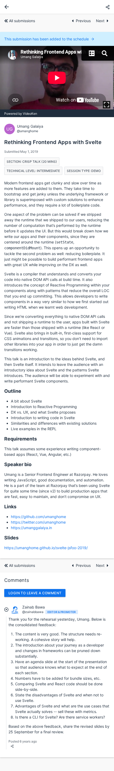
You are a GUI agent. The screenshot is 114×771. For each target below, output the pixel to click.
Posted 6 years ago (22, 741)
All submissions (22, 20)
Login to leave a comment (34, 593)
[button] (108, 7)
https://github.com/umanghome (38, 516)
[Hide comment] (6, 609)
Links (10, 506)
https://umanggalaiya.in (31, 527)
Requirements (20, 439)
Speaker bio (18, 464)
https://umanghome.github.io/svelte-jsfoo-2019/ (46, 547)
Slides (11, 537)
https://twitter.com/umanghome (38, 522)
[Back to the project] (5, 7)
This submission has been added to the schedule (46, 39)
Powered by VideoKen (20, 114)
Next (100, 20)
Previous (84, 20)
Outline (12, 391)
